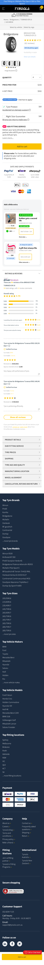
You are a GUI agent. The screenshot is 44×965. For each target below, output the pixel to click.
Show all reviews (18, 417)
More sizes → (23, 237)
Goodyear (6, 537)
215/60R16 (6, 602)
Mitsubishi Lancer (9, 723)
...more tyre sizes (9, 634)
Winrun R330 (7, 553)
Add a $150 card (25, 257)
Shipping (25, 832)
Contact (26, 823)
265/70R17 (6, 619)
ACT (4, 768)
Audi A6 (5, 709)
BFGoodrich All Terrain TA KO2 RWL (16, 571)
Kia (3, 679)
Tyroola (7, 830)
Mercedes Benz (8, 657)
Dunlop (5, 533)
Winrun (5, 505)
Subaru (5, 668)
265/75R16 (6, 623)
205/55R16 (6, 598)
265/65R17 (6, 612)
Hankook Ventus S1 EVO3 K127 (14, 575)
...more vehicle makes (11, 682)
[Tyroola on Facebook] (12, 943)
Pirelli (4, 508)
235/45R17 (6, 605)
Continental (7, 530)
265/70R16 (6, 616)
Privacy (7, 839)
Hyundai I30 (7, 706)
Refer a (7, 842)
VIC (3, 761)
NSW (4, 757)
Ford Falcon (7, 695)
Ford (4, 650)
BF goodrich (7, 526)
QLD (4, 765)
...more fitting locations (11, 775)
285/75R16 (6, 630)
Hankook (6, 523)
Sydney (5, 740)
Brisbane (6, 747)
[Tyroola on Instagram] (19, 943)
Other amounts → (24, 262)
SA (3, 772)
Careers (5, 826)
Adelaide (6, 754)
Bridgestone (7, 516)
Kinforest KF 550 (8, 557)
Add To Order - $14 (26, 231)
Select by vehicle (16, 27)
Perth (4, 750)
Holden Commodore (10, 702)
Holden (5, 675)
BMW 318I (6, 716)
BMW (4, 646)
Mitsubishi (6, 661)
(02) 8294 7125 (8, 911)
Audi (4, 671)
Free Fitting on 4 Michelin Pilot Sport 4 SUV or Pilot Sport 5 (22, 2)
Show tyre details (30, 57)
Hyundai (5, 664)
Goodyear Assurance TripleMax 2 (15, 582)
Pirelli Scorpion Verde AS (12, 560)
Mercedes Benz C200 (10, 713)
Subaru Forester (8, 727)
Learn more (23, 427)
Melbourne (6, 743)
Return (24, 836)
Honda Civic (7, 698)
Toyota (5, 654)
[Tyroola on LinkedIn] (4, 943)
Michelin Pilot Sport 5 (10, 568)
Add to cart (22, 957)
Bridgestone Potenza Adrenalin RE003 (17, 564)
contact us (15, 427)
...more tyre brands (10, 541)
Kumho (5, 512)
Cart (42, 6)
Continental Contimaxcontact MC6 (16, 578)
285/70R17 (6, 627)
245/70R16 (6, 609)
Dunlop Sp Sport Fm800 (12, 585)
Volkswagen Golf (9, 720)
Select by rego (29, 27)
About (5, 823)
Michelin (5, 519)
